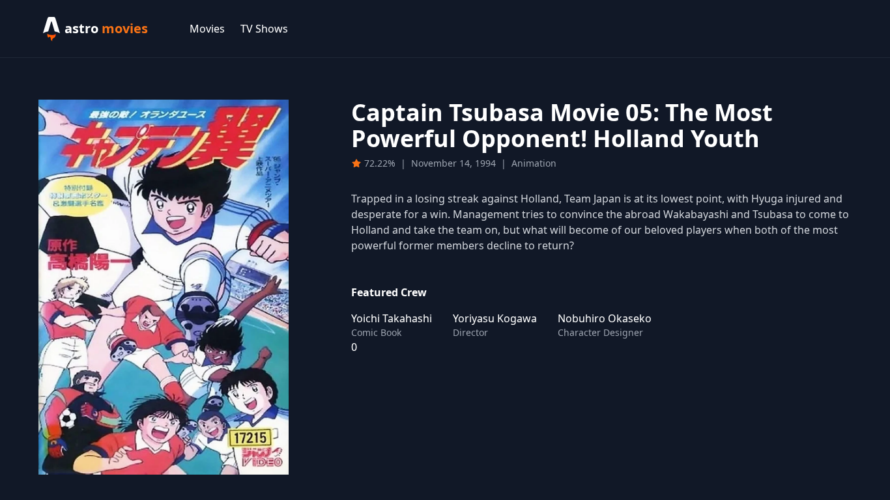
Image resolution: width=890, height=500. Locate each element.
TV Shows (264, 28)
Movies (207, 28)
